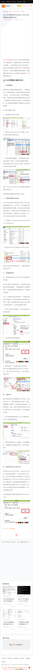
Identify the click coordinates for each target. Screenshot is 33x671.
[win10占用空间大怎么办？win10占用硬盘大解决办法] (16, 123)
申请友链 (27, 658)
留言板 (22, 658)
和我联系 (16, 658)
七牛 (29, 669)
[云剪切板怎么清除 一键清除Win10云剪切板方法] (23, 613)
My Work (20, 1)
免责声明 (10, 658)
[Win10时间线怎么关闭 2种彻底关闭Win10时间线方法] (9, 590)
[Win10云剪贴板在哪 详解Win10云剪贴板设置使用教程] (9, 613)
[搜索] (24, 6)
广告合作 (3, 658)
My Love (14, 1)
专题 (24, 1)
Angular (3, 1)
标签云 (4, 662)
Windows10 (7, 19)
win (4, 60)
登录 (14, 645)
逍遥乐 (9, 667)
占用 (8, 60)
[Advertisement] (16, 39)
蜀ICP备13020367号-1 (23, 667)
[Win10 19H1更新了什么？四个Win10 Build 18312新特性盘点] (23, 590)
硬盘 (26, 68)
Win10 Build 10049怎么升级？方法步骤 (15, 542)
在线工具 (9, 1)
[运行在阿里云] (19, 669)
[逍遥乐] (6, 5)
